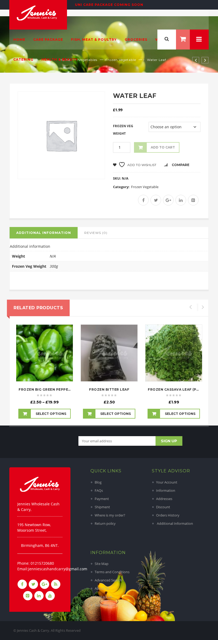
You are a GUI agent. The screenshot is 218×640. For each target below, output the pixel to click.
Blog (98, 482)
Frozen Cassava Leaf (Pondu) (178, 389)
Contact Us (103, 596)
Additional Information (174, 523)
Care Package (48, 40)
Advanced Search (108, 580)
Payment (102, 498)
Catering (23, 59)
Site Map (101, 563)
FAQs (99, 490)
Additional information (43, 233)
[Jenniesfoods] (37, 12)
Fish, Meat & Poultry (94, 40)
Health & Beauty (59, 59)
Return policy (105, 523)
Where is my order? (110, 515)
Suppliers (102, 604)
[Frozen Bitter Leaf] (109, 353)
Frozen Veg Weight (123, 130)
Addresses (164, 498)
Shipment (102, 507)
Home (19, 40)
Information (165, 490)
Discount (163, 507)
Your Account (166, 482)
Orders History (167, 515)
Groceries (136, 40)
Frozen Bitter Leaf (109, 389)
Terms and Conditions (112, 571)
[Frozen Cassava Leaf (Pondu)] (173, 353)
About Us (102, 588)
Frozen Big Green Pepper (45, 389)
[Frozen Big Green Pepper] (44, 353)
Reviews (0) (95, 233)
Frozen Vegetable (144, 186)
